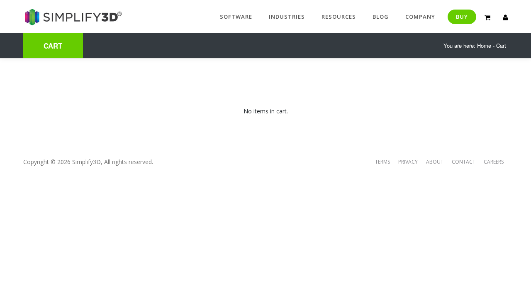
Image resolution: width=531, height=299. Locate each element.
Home (484, 45)
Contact (463, 161)
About (434, 161)
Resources (339, 16)
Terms (382, 161)
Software (236, 16)
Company (420, 16)
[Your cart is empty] (488, 16)
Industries (287, 16)
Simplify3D (86, 162)
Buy (462, 16)
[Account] (505, 16)
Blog (381, 16)
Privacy (408, 161)
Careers (494, 161)
